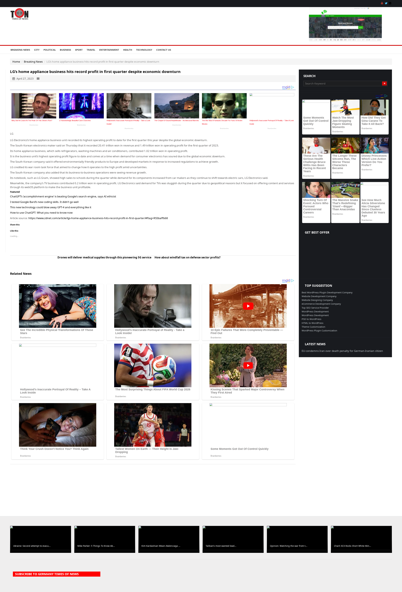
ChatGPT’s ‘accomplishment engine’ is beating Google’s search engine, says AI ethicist (63, 196)
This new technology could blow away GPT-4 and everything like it (50, 207)
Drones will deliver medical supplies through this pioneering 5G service (104, 257)
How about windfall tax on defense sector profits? (187, 257)
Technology (144, 49)
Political (49, 49)
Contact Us (163, 49)
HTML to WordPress (312, 322)
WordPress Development (315, 311)
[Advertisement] (201, 488)
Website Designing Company (317, 300)
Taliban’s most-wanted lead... (221, 545)
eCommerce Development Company (321, 303)
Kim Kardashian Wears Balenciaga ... (160, 545)
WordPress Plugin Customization (319, 330)
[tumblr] (390, 3)
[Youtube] (382, 3)
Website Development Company (319, 296)
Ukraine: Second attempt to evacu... (32, 545)
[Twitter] (386, 3)
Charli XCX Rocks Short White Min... (352, 545)
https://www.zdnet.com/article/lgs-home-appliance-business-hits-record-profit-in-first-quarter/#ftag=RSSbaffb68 (98, 218)
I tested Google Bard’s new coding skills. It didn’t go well (44, 202)
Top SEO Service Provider (315, 307)
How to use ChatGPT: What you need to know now (41, 212)
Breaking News (20, 49)
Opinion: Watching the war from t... (288, 545)
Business (65, 49)
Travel (91, 49)
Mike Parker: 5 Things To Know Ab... (96, 545)
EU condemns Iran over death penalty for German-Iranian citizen (342, 351)
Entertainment (109, 49)
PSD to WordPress (311, 319)
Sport (79, 49)
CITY (36, 49)
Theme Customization (313, 326)
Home (16, 61)
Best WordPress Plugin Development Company (327, 292)
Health (127, 49)
